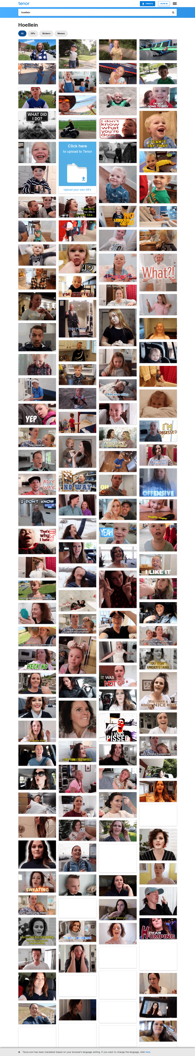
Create (149, 3)
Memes (61, 33)
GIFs (33, 33)
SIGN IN (164, 3)
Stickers (46, 33)
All (22, 33)
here (148, 1052)
